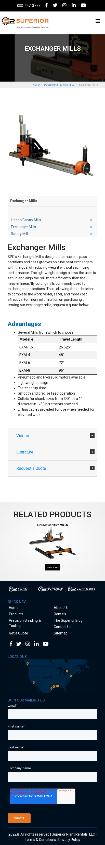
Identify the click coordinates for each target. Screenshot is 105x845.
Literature (25, 452)
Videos (23, 435)
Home (36, 84)
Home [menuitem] (14, 608)
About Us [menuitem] (61, 608)
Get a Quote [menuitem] (18, 633)
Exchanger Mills (23, 227)
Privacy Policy (69, 840)
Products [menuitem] (16, 614)
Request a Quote (31, 468)
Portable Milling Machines (59, 84)
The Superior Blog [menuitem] (68, 620)
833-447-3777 (28, 5)
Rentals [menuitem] (60, 614)
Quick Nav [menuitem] (17, 602)
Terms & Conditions (40, 840)
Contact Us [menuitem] (62, 627)
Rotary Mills (20, 234)
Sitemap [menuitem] (61, 633)
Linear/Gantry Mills (26, 220)
